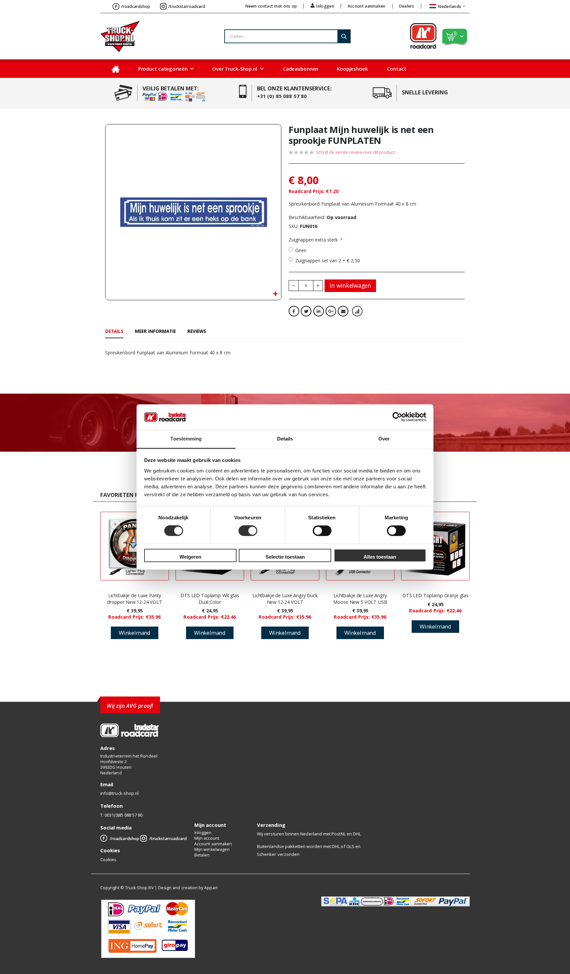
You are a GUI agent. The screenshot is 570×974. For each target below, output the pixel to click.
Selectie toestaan (285, 557)
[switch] (247, 531)
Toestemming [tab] (186, 438)
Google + (331, 311)
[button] (275, 294)
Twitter (306, 311)
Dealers (406, 6)
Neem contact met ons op (271, 6)
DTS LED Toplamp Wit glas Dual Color (209, 598)
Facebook (294, 311)
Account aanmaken (367, 6)
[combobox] (287, 36)
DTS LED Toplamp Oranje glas (435, 595)
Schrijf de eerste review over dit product (355, 152)
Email (343, 311)
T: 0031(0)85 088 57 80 (121, 815)
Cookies (108, 859)
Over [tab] (384, 438)
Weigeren (190, 557)
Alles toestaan (380, 557)
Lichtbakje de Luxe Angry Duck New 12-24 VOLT (285, 598)
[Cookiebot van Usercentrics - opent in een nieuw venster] (397, 417)
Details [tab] (285, 438)
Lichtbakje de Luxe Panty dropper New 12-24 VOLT (134, 598)
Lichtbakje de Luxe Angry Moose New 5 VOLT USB (360, 598)
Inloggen (325, 6)
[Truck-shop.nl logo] (120, 36)
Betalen (201, 855)
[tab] (114, 331)
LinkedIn (318, 311)
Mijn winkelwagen (212, 849)
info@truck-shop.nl (119, 793)
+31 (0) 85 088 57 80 (282, 96)
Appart (210, 888)
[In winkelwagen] (134, 633)
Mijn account (206, 838)
